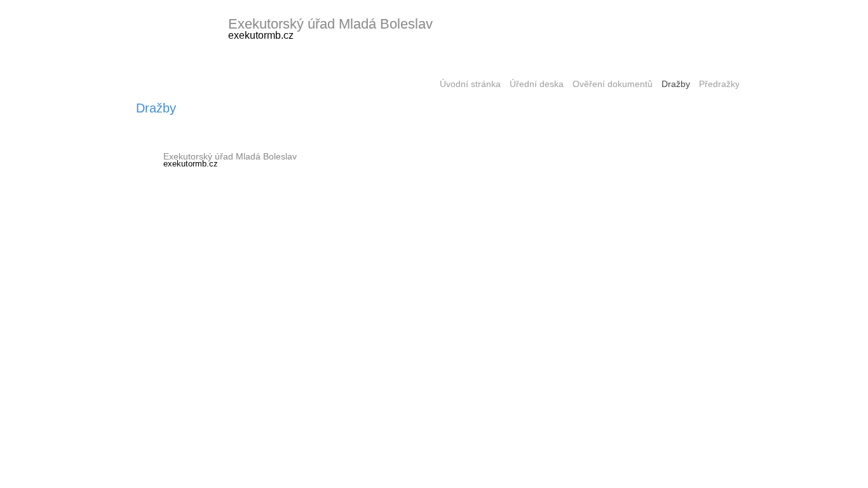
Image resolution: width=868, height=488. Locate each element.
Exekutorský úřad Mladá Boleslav (330, 24)
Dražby (675, 84)
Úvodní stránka (470, 84)
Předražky (719, 84)
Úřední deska (537, 84)
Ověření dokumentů (613, 84)
